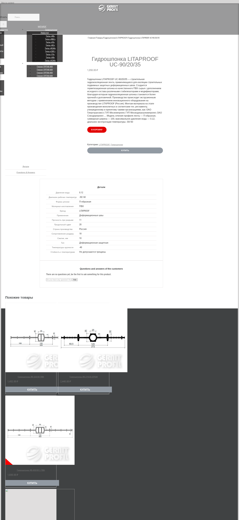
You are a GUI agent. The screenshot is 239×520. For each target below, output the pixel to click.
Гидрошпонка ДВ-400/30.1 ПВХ (31, 470)
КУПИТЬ (125, 150)
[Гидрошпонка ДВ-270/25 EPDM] (83, 337)
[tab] (25, 167)
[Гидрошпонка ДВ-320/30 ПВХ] (30, 337)
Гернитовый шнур (51, 63)
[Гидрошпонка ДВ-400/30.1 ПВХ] (30, 431)
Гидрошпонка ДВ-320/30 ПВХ (31, 377)
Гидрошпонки (51, 30)
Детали (26, 166)
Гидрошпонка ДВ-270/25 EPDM (84, 377)
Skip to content (7, 3)
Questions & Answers (25, 172)
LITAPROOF (104, 144)
